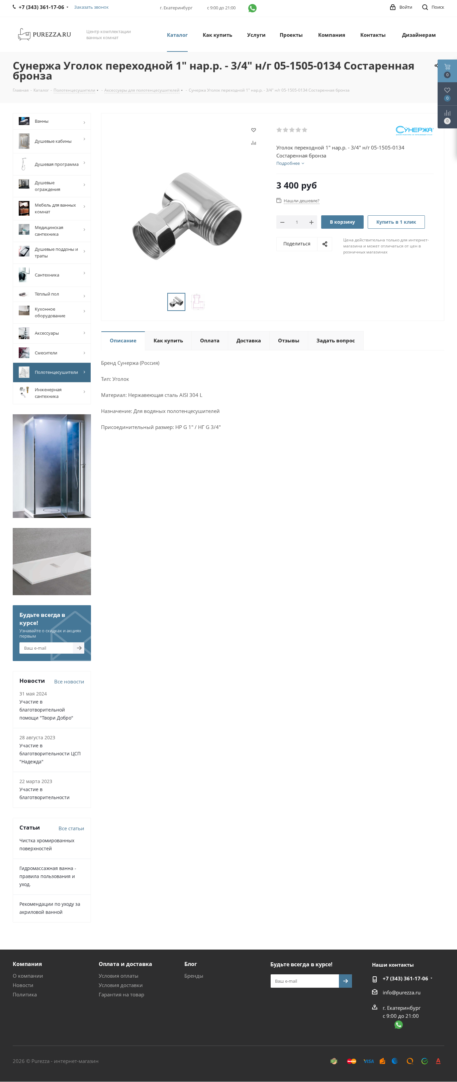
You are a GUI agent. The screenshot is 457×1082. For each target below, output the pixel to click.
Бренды (193, 975)
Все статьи (71, 828)
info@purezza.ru (402, 992)
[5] (305, 130)
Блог (190, 964)
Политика (25, 994)
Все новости (69, 681)
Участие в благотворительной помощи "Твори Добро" (46, 709)
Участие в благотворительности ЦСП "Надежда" (50, 753)
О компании (28, 975)
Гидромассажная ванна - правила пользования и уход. (47, 876)
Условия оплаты (119, 975)
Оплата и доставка (125, 964)
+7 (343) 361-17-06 (405, 978)
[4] (298, 130)
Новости (23, 985)
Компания (27, 964)
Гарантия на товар (121, 994)
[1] (279, 130)
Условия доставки (121, 985)
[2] (286, 130)
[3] (292, 130)
